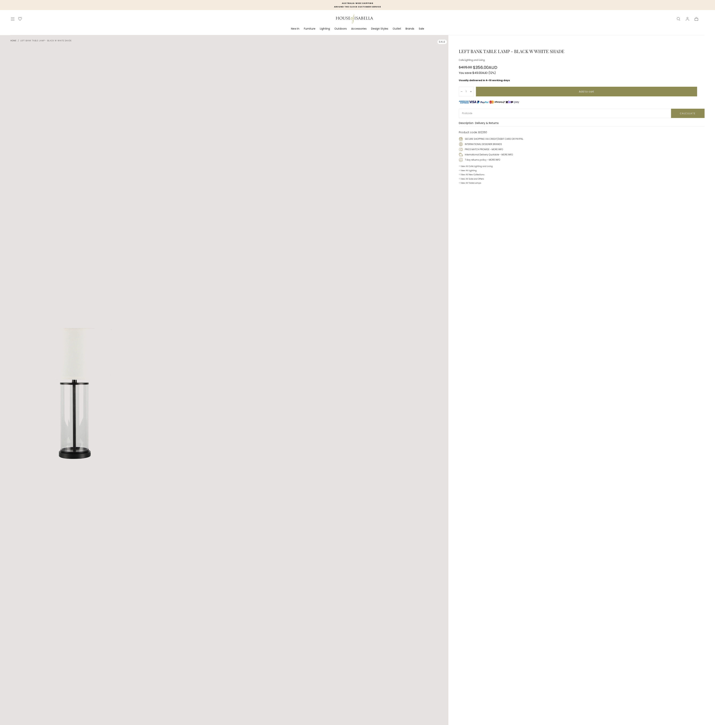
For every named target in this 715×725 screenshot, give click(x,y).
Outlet (397, 29)
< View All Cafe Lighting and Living (476, 166)
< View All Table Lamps (470, 182)
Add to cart (586, 91)
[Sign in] (687, 19)
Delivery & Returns (487, 123)
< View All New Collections (471, 174)
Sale (421, 29)
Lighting (325, 29)
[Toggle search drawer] (678, 19)
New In (295, 29)
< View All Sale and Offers (471, 178)
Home (13, 40)
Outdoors (340, 29)
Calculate (687, 113)
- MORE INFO (496, 149)
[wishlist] (20, 19)
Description (466, 123)
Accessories (359, 29)
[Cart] (696, 19)
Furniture (309, 29)
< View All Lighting (468, 170)
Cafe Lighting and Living (472, 60)
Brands (410, 29)
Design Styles (379, 29)
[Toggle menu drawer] (12, 19)
